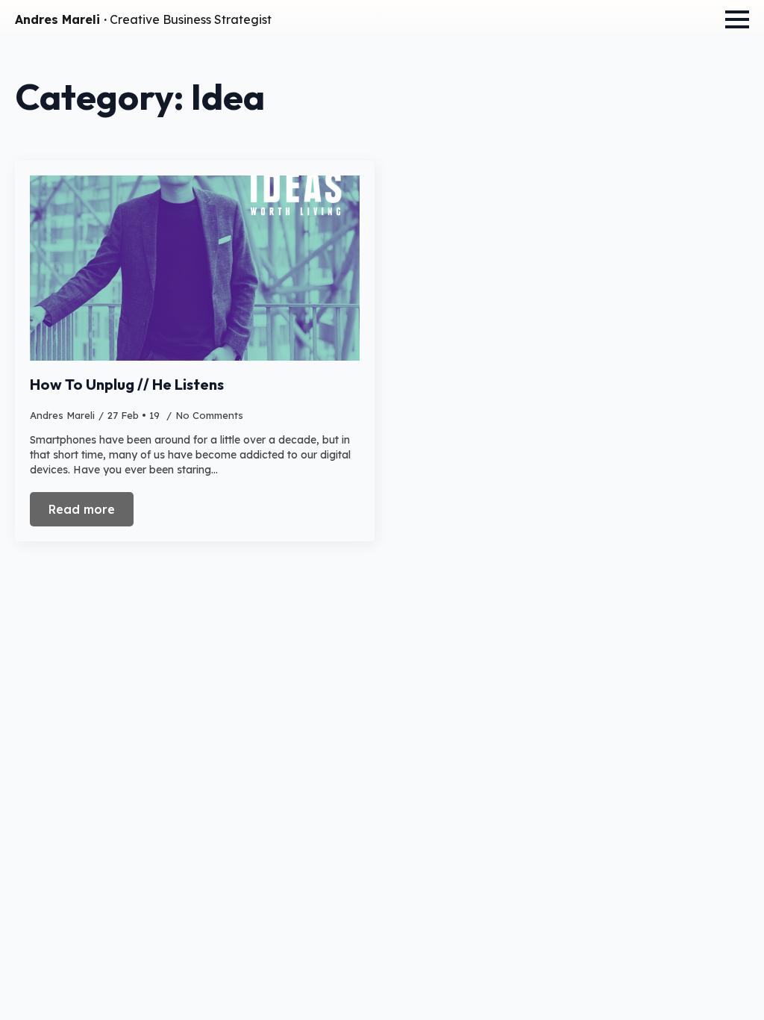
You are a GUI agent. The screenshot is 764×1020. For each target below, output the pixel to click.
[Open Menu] (737, 19)
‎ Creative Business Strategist (143, 19)
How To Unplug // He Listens (127, 385)
